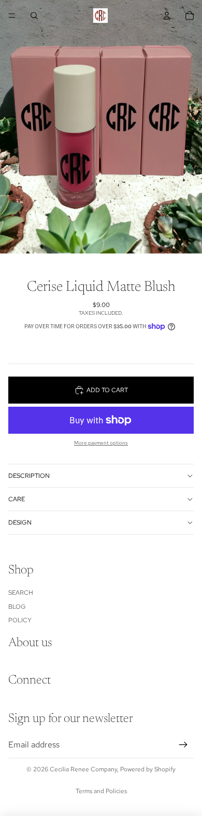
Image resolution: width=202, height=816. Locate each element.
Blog (17, 607)
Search (20, 592)
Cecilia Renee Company (83, 769)
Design (20, 522)
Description (29, 476)
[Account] (166, 15)
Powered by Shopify (148, 769)
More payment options (101, 442)
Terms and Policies (101, 791)
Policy (20, 620)
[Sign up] (183, 744)
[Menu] (12, 16)
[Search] (34, 15)
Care (16, 499)
